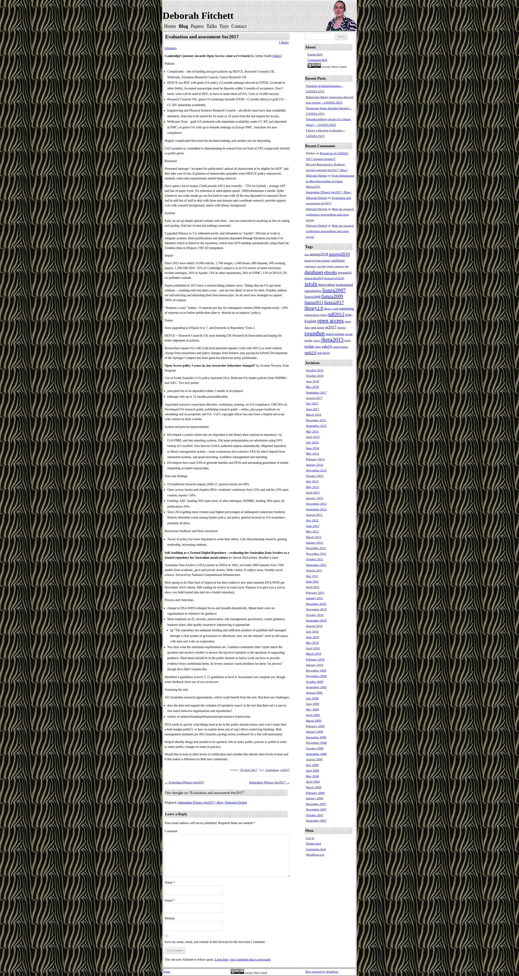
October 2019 (314, 375)
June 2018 (312, 381)
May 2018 (312, 387)
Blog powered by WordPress (322, 971)
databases (314, 272)
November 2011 (316, 553)
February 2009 (315, 726)
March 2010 (313, 653)
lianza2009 (332, 296)
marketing (346, 308)
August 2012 (314, 514)
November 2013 (316, 470)
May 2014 (312, 453)
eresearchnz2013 (314, 278)
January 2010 (314, 665)
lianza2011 (314, 302)
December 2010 (316, 604)
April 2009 (313, 715)
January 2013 (314, 498)
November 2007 (316, 809)
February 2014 (315, 459)
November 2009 (316, 676)
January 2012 (314, 542)
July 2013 (312, 481)
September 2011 (316, 565)
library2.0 (314, 308)
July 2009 (312, 698)
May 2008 (312, 776)
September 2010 (316, 620)
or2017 (285, 770)
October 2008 (314, 748)
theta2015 (332, 340)
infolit (311, 284)
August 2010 (314, 626)
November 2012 (316, 503)
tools (347, 340)
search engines (335, 334)
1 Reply (284, 42)
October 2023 (314, 370)
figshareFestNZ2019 (334, 278)
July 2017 (312, 403)
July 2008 (312, 765)
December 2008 (316, 737)
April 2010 (313, 648)
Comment (171, 831)
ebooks (330, 272)
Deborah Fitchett (198, 15)
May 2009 (312, 709)
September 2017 (316, 392)
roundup (315, 333)
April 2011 (313, 587)
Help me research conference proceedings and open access (330, 214)
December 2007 (316, 804)
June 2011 (312, 581)
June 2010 (312, 637)
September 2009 (316, 687)
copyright (321, 266)
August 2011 (314, 570)
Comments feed (316, 849)
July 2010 (312, 631)
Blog (183, 26)
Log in (310, 838)
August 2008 (314, 759)
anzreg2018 (319, 254)
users (318, 346)
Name (170, 882)
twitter (309, 346)
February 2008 (315, 793)
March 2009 (313, 720)
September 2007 (316, 820)
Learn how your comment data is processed (242, 959)
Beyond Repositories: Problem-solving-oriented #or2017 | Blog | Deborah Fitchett (327, 170)
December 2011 (316, 548)
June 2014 (312, 448)
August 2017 (314, 398)
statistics (317, 341)
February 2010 (315, 659)
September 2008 (316, 754)
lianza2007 (334, 290)
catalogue (338, 260)
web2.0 (310, 352)
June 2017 (312, 409)
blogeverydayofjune (317, 260)
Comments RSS (317, 60)
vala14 (327, 346)
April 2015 (313, 437)
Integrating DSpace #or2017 (269, 782)
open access (330, 320)
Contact (239, 26)
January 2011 (314, 598)
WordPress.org (315, 854)
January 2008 (314, 798)
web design (323, 352)
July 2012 (312, 520)
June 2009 (312, 703)
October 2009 (314, 681)
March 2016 (313, 414)
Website (170, 918)
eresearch (345, 273)
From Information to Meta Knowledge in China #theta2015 (330, 181)
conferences (310, 266)
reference (341, 327)
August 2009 (314, 692)
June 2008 (312, 770)
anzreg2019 (339, 254)
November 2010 (316, 609)
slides (277, 56)
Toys (224, 26)
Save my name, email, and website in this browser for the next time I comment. (215, 942)
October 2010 (314, 615)
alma (307, 254)
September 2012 (316, 509)
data (347, 266)
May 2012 (312, 531)
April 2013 (313, 492)
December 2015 (316, 420)
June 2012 (312, 526)
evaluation (272, 770)
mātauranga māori (316, 315)
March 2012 (313, 537)
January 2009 (314, 731)
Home (170, 26)
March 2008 (313, 787)
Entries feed (313, 843)
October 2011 (314, 559)
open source (317, 327)
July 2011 (312, 576)
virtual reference (340, 347)
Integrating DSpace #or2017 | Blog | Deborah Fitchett (212, 802)
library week (331, 308)
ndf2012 (336, 314)
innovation (326, 284)
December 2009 (316, 670)
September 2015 (316, 425)
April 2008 (313, 781)
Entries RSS (315, 54)
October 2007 (314, 815)
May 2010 (312, 642)
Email (170, 900)
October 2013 (314, 476)
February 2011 (315, 592)
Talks (211, 26)
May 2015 (312, 431)
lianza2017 (334, 302)
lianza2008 (313, 297)
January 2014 (314, 464)
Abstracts (171, 48)
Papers (197, 26)
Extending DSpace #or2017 (184, 782)
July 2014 (312, 442)
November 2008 (316, 742)
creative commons (335, 266)
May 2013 (312, 487)
